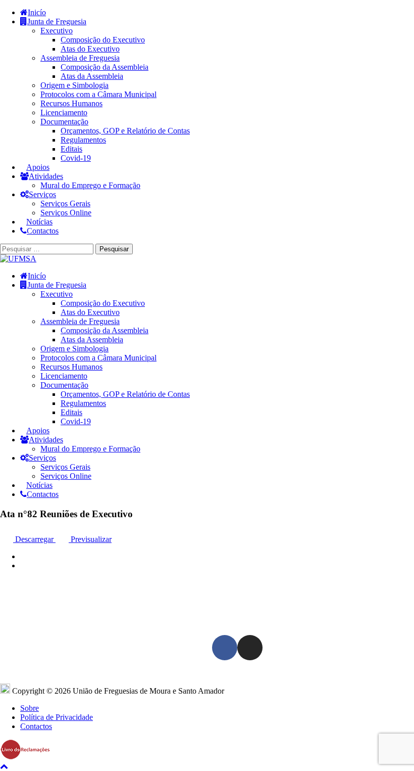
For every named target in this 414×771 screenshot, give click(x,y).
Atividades (46, 176)
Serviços (42, 194)
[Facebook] (224, 647)
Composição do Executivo (103, 39)
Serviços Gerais (65, 203)
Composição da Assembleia (104, 67)
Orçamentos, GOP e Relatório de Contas (125, 130)
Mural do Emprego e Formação (90, 185)
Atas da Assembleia (92, 76)
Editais (71, 149)
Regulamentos (83, 139)
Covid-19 (76, 158)
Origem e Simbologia (74, 85)
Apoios (37, 167)
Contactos (43, 230)
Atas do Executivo (90, 48)
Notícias (39, 221)
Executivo (56, 30)
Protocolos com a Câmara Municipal (98, 94)
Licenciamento (63, 112)
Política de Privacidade (56, 717)
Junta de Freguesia (56, 21)
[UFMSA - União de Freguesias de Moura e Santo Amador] (18, 258)
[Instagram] (250, 647)
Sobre (29, 708)
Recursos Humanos (71, 103)
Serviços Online (65, 212)
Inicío (37, 12)
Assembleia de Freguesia (80, 58)
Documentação (64, 121)
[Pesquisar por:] (47, 248)
